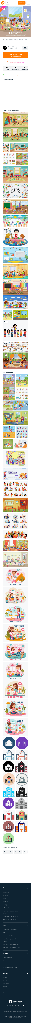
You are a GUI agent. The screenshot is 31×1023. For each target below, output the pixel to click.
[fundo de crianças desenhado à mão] (15, 212)
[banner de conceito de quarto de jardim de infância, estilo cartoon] (15, 477)
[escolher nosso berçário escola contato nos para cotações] (15, 545)
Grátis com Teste (15, 55)
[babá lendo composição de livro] (15, 606)
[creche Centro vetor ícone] (9, 814)
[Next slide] (24, 986)
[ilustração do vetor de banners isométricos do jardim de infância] (9, 490)
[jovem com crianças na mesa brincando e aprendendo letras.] (10, 516)
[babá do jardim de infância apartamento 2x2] (9, 180)
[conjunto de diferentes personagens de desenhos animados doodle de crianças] (15, 379)
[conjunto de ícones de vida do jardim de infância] (15, 560)
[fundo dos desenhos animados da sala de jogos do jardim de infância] (15, 195)
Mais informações (8, 78)
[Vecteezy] (2, 3)
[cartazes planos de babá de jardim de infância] (21, 451)
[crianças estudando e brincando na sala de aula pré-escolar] (6, 146)
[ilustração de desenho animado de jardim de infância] (15, 118)
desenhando (8, 986)
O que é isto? (19, 75)
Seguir (25, 48)
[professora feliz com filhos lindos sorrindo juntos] (15, 362)
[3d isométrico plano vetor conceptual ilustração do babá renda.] (10, 464)
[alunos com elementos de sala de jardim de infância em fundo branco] (15, 258)
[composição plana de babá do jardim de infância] (7, 336)
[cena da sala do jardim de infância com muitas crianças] (15, 228)
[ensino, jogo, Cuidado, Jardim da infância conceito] (15, 529)
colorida (17, 986)
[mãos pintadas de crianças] (15, 242)
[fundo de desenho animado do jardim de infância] (12, 155)
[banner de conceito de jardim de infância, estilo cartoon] (15, 577)
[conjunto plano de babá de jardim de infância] (9, 167)
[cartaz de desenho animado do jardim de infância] (15, 133)
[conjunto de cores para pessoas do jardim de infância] (9, 503)
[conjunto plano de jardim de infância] (15, 592)
